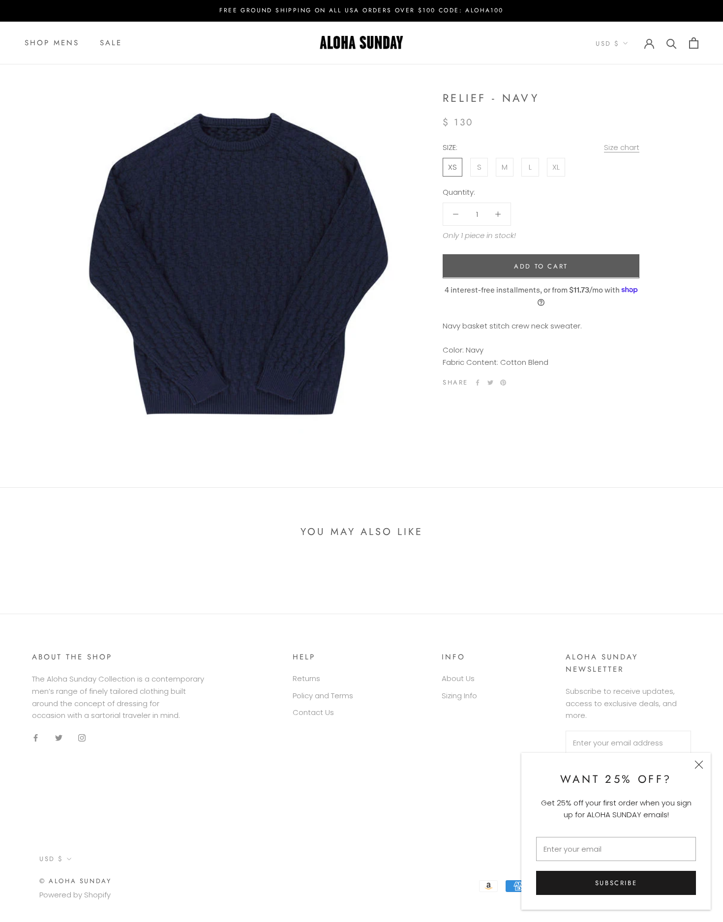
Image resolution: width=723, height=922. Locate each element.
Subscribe (616, 883)
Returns (306, 678)
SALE (111, 42)
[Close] (698, 764)
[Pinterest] (503, 383)
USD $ (608, 43)
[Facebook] (478, 383)
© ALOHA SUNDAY (75, 881)
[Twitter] (490, 383)
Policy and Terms (323, 695)
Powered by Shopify (75, 895)
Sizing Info (459, 695)
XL (556, 166)
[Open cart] (693, 43)
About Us (458, 678)
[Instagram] (82, 738)
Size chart (621, 147)
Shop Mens (52, 42)
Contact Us (313, 712)
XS (452, 166)
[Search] (671, 43)
